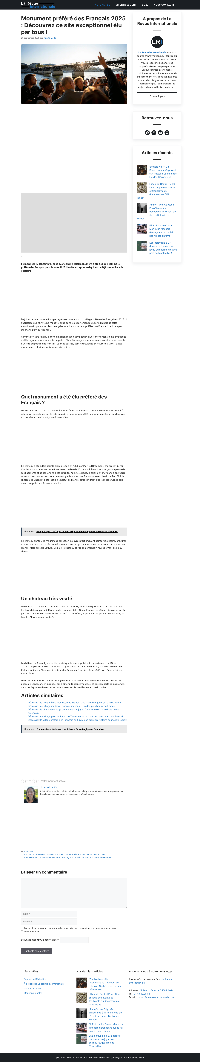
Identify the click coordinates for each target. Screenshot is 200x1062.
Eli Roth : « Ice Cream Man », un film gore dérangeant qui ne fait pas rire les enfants (106, 1027)
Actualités (102, 4)
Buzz (145, 4)
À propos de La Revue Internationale (44, 983)
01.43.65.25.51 (142, 993)
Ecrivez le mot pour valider (40, 939)
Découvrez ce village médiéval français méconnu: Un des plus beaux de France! (72, 706)
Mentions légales (33, 993)
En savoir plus (157, 96)
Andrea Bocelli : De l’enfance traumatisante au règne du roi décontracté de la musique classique (67, 857)
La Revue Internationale (152, 52)
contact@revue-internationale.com (156, 997)
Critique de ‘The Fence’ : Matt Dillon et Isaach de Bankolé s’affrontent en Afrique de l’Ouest (65, 854)
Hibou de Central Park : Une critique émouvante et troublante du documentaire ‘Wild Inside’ (156, 191)
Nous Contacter (165, 4)
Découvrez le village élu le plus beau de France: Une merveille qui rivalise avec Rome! (74, 702)
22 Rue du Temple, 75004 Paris (156, 990)
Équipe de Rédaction (35, 979)
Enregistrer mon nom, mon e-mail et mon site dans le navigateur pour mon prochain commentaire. (70, 929)
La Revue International (76, 1057)
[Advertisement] (74, 128)
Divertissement (126, 4)
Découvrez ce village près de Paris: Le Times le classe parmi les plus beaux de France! (75, 716)
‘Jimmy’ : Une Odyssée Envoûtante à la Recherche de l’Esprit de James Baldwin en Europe (156, 211)
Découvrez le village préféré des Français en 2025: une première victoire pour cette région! (77, 720)
